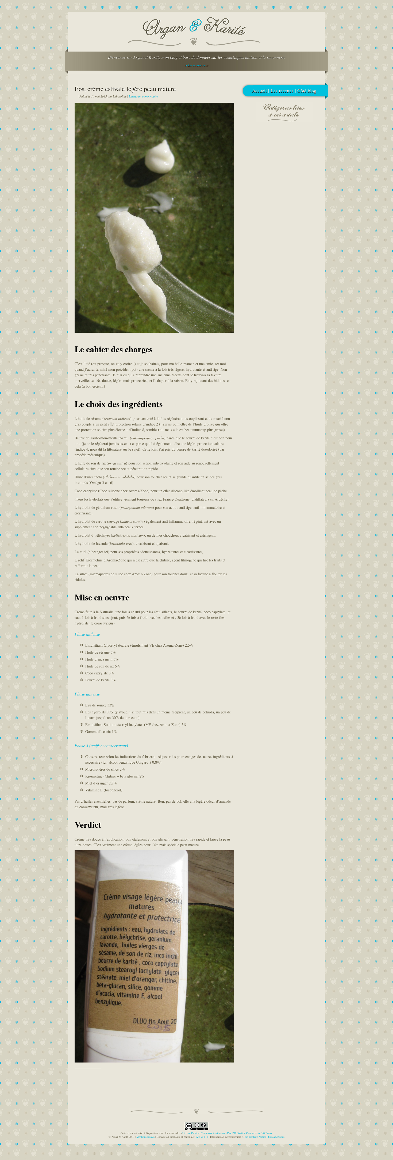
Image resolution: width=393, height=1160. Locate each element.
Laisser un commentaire (143, 96)
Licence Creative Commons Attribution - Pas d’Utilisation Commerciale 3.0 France (227, 1133)
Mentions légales (145, 1137)
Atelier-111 (202, 1137)
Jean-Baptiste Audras (255, 1137)
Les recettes (282, 90)
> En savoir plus (197, 65)
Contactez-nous (276, 1137)
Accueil (259, 90)
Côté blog (306, 90)
